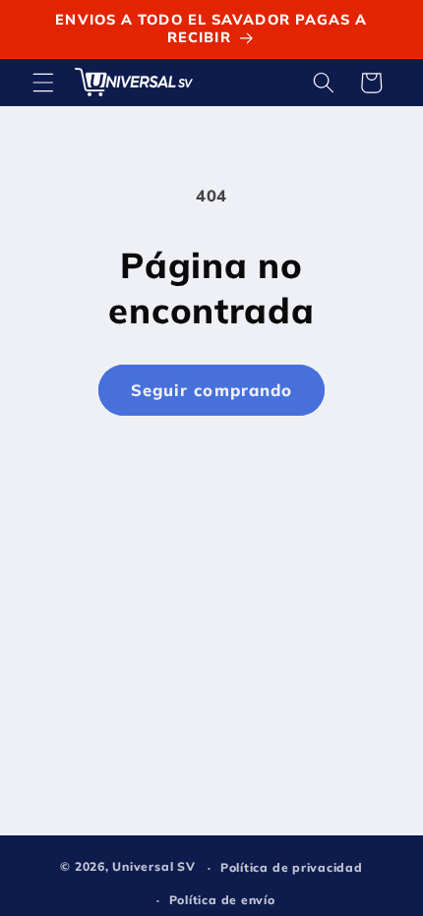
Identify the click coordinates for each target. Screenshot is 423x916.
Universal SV (153, 867)
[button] (43, 82)
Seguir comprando (212, 389)
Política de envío (222, 899)
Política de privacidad (291, 867)
